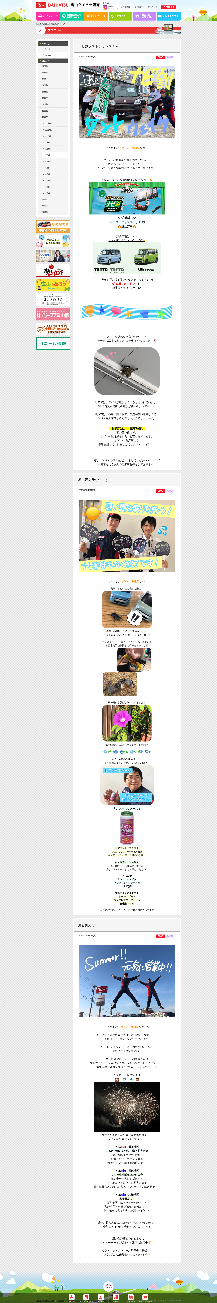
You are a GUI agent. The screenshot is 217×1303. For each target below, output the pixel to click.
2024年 (45, 79)
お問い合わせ (151, 7)
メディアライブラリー (169, 16)
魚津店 (55, 24)
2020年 (45, 104)
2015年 (45, 212)
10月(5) (48, 136)
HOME (38, 24)
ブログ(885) (46, 55)
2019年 (45, 111)
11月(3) (48, 130)
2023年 (45, 85)
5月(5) (47, 168)
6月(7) (47, 161)
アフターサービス (96, 16)
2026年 (45, 66)
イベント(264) (47, 49)
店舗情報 (145, 16)
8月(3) (47, 149)
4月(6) (47, 174)
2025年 (45, 73)
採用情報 (138, 7)
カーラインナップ (48, 16)
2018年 (45, 117)
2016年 (45, 206)
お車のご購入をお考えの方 (72, 16)
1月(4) (47, 193)
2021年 (45, 98)
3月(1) (47, 181)
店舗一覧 (46, 24)
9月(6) (47, 142)
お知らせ (121, 16)
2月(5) (47, 187)
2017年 (45, 199)
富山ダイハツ (68, 5)
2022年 (45, 92)
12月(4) (48, 123)
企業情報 (126, 7)
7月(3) (47, 155)
